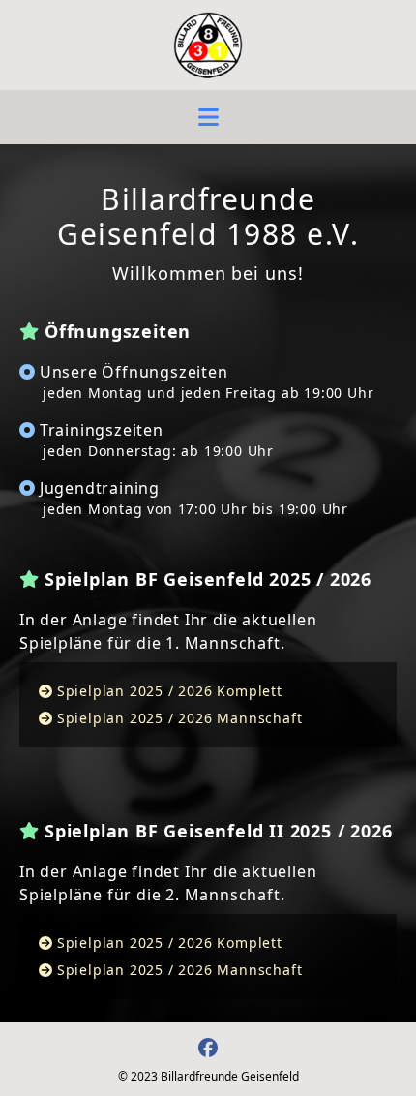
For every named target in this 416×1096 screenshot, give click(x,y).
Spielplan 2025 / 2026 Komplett (169, 691)
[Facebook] (208, 1047)
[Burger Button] (208, 117)
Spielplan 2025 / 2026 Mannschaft (179, 718)
